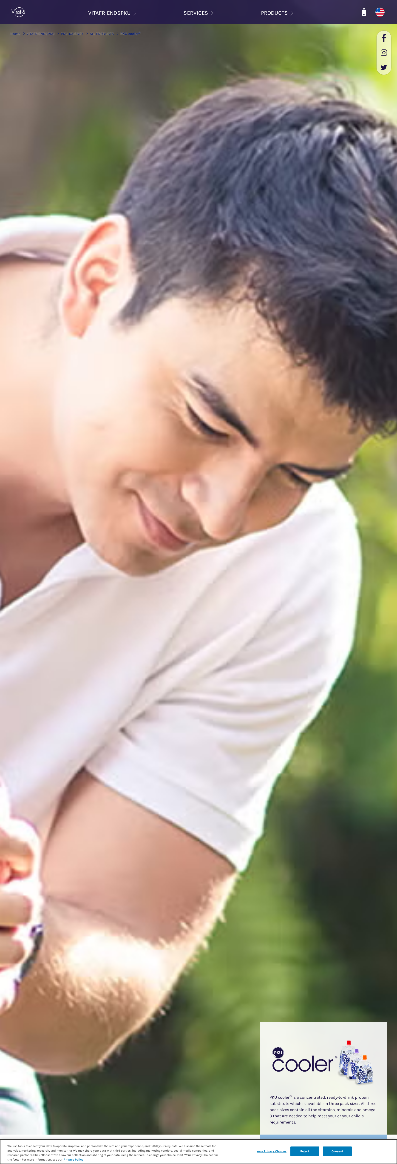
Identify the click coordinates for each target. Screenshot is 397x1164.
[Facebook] (384, 38)
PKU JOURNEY (72, 34)
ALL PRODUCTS (102, 34)
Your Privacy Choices (271, 1151)
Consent (337, 1151)
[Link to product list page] (364, 12)
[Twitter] (384, 67)
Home (15, 34)
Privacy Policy (73, 1159)
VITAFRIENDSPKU (40, 34)
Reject (304, 1151)
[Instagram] (384, 52)
